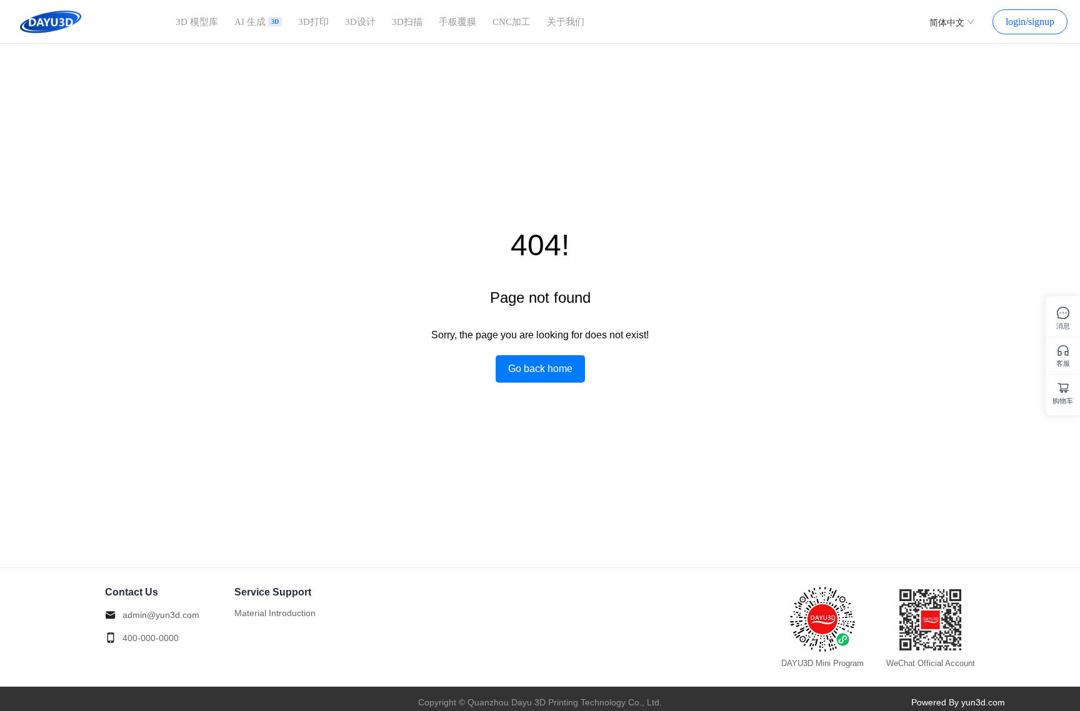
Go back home (540, 368)
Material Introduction (275, 613)
